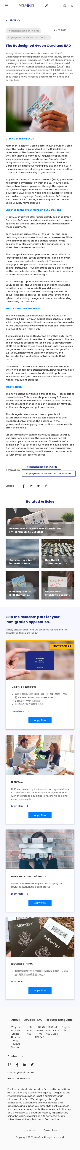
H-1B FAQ (40, 1027)
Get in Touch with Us (18, 1078)
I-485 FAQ (39, 1032)
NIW (29, 1033)
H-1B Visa (14, 20)
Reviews (15, 1043)
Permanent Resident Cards (41, 466)
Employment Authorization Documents (48, 473)
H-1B (29, 1027)
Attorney (15, 1037)
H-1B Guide (52, 1027)
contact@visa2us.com (20, 1072)
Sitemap (15, 1047)
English (66, 1027)
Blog (15, 1040)
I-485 (29, 1030)
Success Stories (15, 1032)
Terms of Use (28, 1130)
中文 (66, 1030)
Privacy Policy (51, 1130)
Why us (15, 1027)
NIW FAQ (39, 1037)
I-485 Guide (52, 1030)
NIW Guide (52, 1033)
